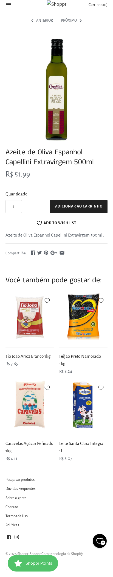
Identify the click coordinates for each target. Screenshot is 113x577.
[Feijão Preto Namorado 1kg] (83, 317)
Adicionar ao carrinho (79, 206)
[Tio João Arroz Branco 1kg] (29, 317)
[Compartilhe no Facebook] (33, 252)
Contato (11, 507)
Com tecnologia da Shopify (62, 554)
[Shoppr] (56, 4)
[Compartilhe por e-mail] (62, 252)
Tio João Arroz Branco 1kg (27, 356)
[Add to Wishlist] (47, 299)
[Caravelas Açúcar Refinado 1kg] (29, 404)
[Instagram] (17, 538)
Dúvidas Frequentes (20, 489)
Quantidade (16, 194)
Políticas (12, 525)
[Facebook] (9, 538)
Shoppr (22, 554)
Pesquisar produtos (20, 479)
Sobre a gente (16, 498)
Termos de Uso (16, 516)
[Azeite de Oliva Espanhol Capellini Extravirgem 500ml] (56, 90)
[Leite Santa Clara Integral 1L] (83, 404)
